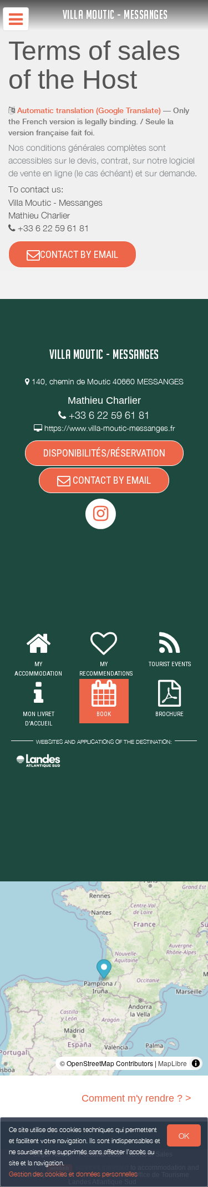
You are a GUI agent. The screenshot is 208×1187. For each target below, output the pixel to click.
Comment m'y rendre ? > (136, 1098)
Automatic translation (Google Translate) (89, 110)
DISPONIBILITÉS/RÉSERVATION (104, 453)
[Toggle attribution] (195, 1063)
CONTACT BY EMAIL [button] (79, 254)
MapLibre (172, 1063)
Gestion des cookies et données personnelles (73, 1174)
